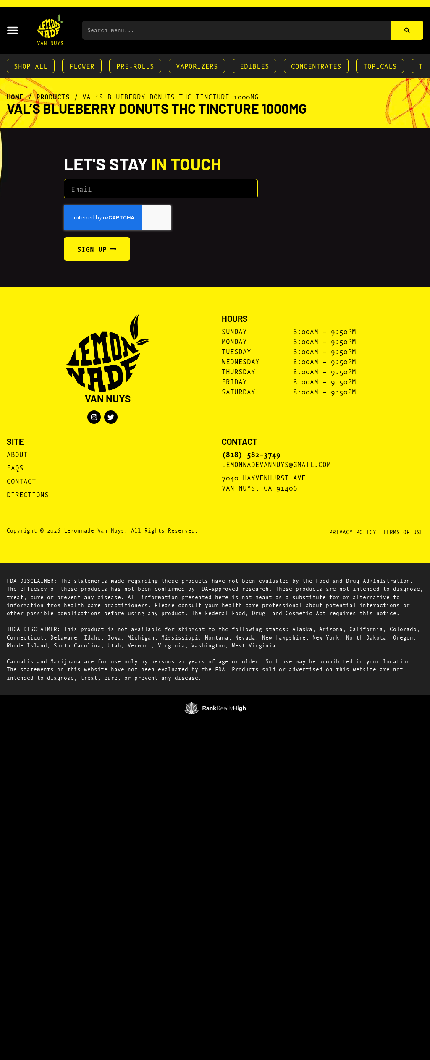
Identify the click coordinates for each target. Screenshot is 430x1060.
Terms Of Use (403, 531)
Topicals (380, 65)
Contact (21, 481)
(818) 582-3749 (251, 454)
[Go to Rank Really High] (215, 708)
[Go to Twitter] (111, 417)
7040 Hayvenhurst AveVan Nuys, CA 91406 (264, 482)
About (17, 454)
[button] (12, 30)
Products (53, 96)
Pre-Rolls (135, 65)
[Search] (407, 30)
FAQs (15, 467)
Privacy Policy (352, 531)
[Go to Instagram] (94, 417)
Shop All (30, 65)
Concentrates (316, 65)
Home (15, 96)
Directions (28, 494)
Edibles (254, 65)
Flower (81, 65)
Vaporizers (197, 65)
